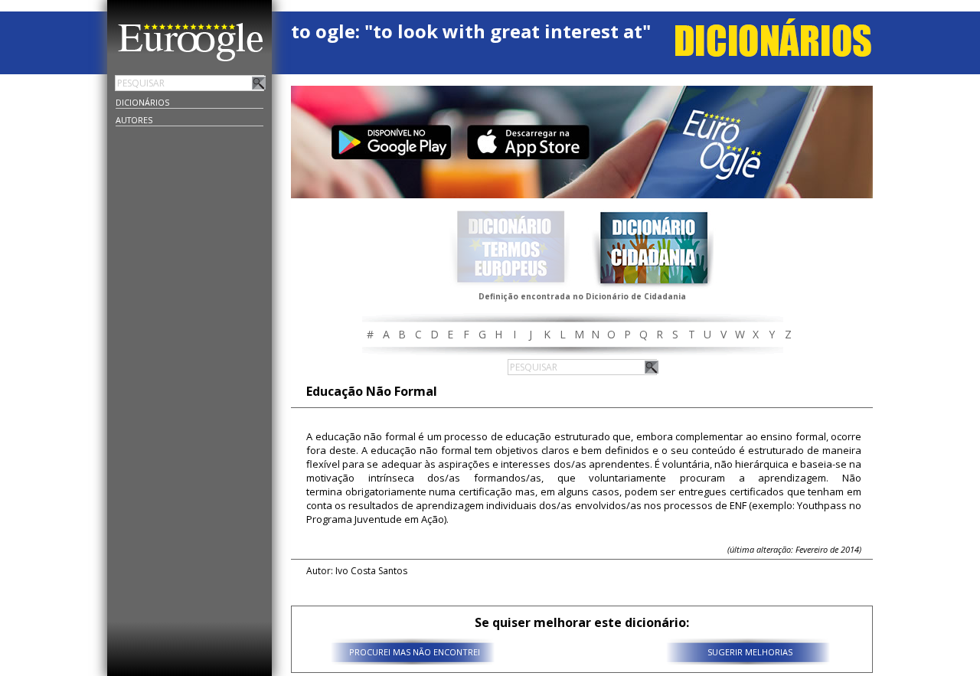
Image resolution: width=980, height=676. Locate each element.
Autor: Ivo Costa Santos (356, 570)
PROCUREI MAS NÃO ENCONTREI (414, 652)
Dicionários (142, 102)
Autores (134, 120)
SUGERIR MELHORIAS (749, 652)
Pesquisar (259, 83)
